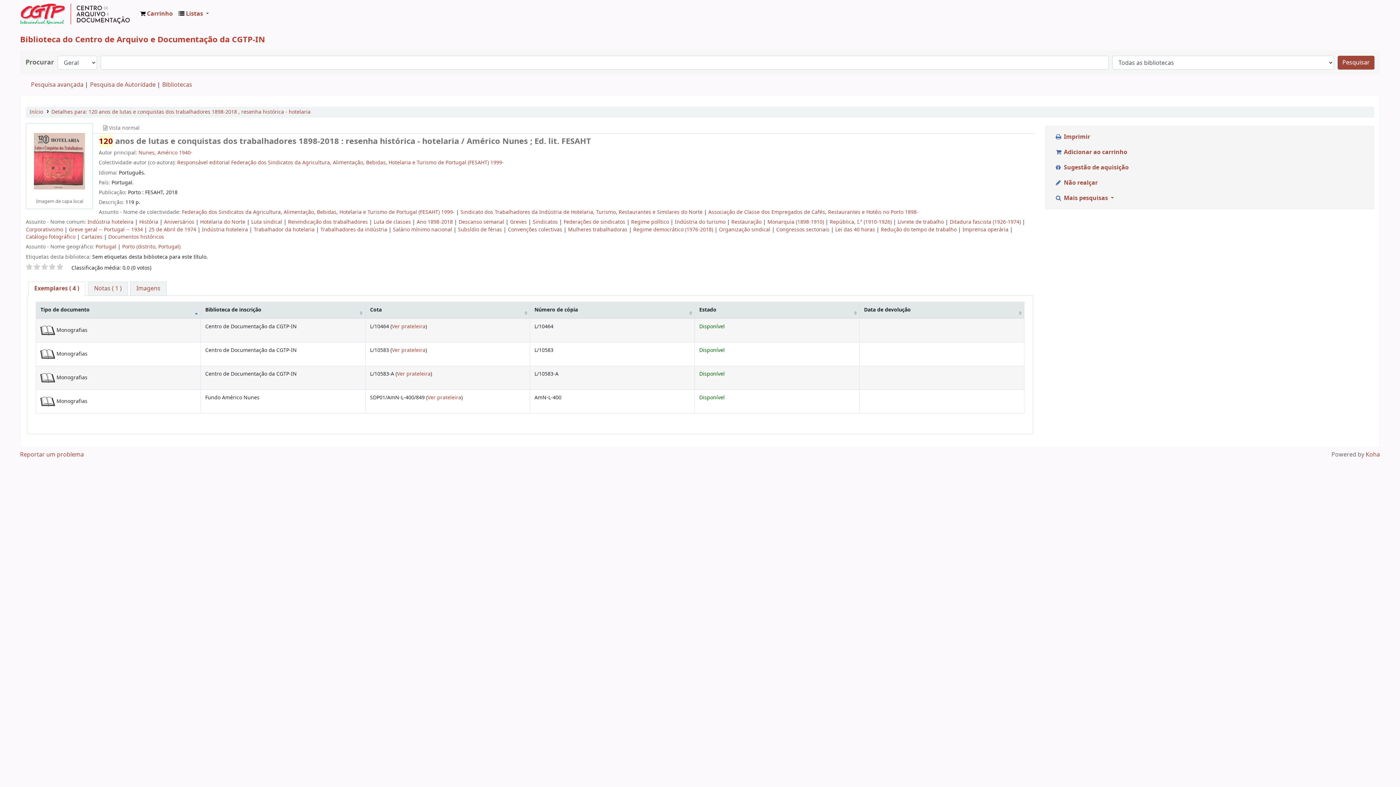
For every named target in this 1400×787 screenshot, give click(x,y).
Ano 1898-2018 (435, 222)
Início (36, 112)
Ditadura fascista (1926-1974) (986, 222)
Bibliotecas (177, 85)
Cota (376, 310)
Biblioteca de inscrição (233, 310)
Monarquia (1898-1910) (796, 222)
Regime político (650, 222)
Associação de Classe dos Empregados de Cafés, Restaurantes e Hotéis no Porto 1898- (813, 212)
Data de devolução (887, 310)
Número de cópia (556, 310)
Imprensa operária (986, 230)
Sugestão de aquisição (1095, 167)
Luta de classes (393, 222)
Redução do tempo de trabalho (919, 230)
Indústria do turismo (701, 222)
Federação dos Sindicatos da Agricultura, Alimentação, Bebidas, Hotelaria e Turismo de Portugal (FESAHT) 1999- (319, 212)
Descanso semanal (482, 222)
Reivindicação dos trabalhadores (328, 222)
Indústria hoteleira (111, 222)
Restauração (747, 222)
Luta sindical (267, 222)
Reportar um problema (52, 454)
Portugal (107, 247)
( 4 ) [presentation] (56, 288)
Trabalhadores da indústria (354, 230)
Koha (1373, 454)
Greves (519, 222)
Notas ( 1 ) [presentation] (108, 288)
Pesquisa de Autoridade (123, 85)
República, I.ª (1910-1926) (861, 222)
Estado (707, 310)
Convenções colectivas (536, 230)
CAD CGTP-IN (75, 14)
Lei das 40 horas (855, 230)
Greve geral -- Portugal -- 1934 (106, 230)
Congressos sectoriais (803, 230)
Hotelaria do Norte (223, 222)
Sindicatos (546, 222)
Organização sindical (745, 230)
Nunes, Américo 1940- (165, 153)
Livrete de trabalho (921, 222)
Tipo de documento (65, 310)
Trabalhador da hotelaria (285, 230)
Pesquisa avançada (57, 85)
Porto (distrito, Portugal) (151, 247)
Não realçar (1080, 183)
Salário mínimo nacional (423, 230)
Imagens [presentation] (148, 288)
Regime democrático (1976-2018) (674, 230)
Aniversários (180, 222)
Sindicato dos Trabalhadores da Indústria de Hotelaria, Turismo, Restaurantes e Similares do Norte (582, 212)
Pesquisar (1356, 62)
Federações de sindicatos (595, 222)
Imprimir (1076, 137)
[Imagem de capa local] (59, 161)
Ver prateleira (408, 326)
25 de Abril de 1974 (173, 230)
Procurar (40, 62)
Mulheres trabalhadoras (598, 230)
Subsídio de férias (480, 230)
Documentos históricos (136, 237)
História (149, 222)
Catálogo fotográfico (51, 237)
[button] (156, 14)
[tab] (56, 289)
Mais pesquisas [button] (1085, 198)
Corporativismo (45, 230)
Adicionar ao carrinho (1094, 152)
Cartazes (92, 237)
